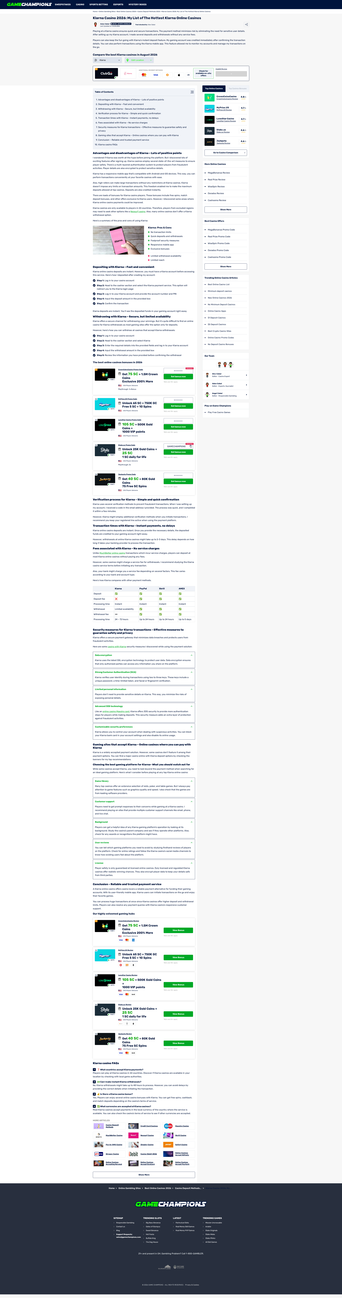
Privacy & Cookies (192, 1285)
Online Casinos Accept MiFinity (182, 1154)
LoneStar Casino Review (127, 975)
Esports (118, 4)
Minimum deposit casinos (220, 291)
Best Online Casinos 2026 (126, 11)
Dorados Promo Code (218, 250)
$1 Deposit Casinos (217, 318)
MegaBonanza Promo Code (221, 229)
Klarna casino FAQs (107, 144)
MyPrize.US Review (125, 950)
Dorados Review (216, 193)
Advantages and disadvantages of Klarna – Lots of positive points (131, 99)
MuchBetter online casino (112, 553)
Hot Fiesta (150, 1234)
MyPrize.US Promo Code (127, 399)
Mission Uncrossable (213, 1223)
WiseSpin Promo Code (219, 243)
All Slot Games (211, 1242)
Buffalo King (151, 1238)
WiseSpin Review (216, 186)
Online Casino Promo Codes (221, 337)
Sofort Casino (181, 1145)
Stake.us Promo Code (126, 445)
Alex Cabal (151, 25)
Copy (190, 446)
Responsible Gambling (125, 1223)
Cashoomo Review (217, 200)
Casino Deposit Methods (112, 1126)
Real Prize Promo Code (219, 236)
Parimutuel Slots (182, 1223)
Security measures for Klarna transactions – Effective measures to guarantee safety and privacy (142, 129)
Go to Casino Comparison (225, 152)
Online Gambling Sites (107, 11)
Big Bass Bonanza (153, 1223)
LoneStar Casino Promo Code (129, 420)
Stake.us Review (124, 1005)
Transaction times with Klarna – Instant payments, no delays (128, 118)
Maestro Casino (182, 1126)
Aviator (208, 1227)
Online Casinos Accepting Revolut (114, 1163)
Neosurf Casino (147, 1135)
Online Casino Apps (217, 311)
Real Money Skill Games (185, 1227)
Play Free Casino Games (219, 412)
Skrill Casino (180, 1135)
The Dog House (152, 1242)
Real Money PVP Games (185, 1230)
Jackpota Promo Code (127, 474)
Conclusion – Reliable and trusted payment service (123, 140)
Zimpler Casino (147, 1145)
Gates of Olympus (153, 1227)
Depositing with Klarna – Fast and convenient (121, 104)
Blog (118, 1230)
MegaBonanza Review (219, 172)
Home (95, 11)
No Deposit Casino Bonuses (221, 344)
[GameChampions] (29, 5)
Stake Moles (210, 1234)
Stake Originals (211, 1230)
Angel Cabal (217, 393)
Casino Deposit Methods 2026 (149, 11)
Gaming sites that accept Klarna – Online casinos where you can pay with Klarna (138, 135)
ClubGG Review (221, 69)
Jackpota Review (125, 1034)
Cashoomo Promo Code (219, 257)
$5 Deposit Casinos (217, 324)
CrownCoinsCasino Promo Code (130, 370)
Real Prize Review (216, 179)
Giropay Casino (112, 1154)
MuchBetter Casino (114, 1135)
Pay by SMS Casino (114, 1145)
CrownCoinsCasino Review (128, 921)
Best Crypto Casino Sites (219, 331)
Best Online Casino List (219, 284)
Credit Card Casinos (149, 1126)
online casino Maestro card (116, 711)
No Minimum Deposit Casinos (221, 304)
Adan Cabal (104, 24)
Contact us (120, 1227)
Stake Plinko (210, 1238)
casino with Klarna (117, 646)
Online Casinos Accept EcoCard (148, 1163)
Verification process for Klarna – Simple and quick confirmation (129, 113)
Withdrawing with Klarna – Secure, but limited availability (126, 109)
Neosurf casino (137, 211)
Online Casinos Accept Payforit (182, 1163)
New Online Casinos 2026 (220, 298)
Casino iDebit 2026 (149, 1154)
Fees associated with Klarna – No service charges (122, 122)
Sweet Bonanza (152, 1230)
